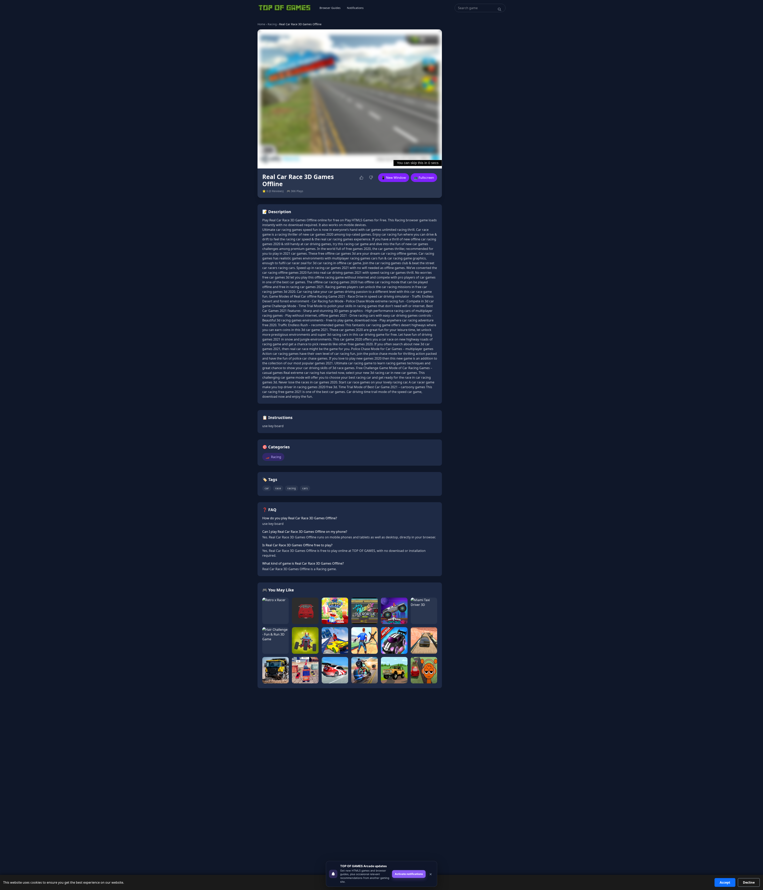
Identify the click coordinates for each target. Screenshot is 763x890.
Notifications (355, 8)
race (278, 488)
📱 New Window (393, 177)
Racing (272, 24)
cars (305, 488)
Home (261, 24)
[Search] (499, 9)
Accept (725, 882)
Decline (749, 882)
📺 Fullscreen (424, 177)
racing (291, 488)
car (267, 488)
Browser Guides (330, 8)
